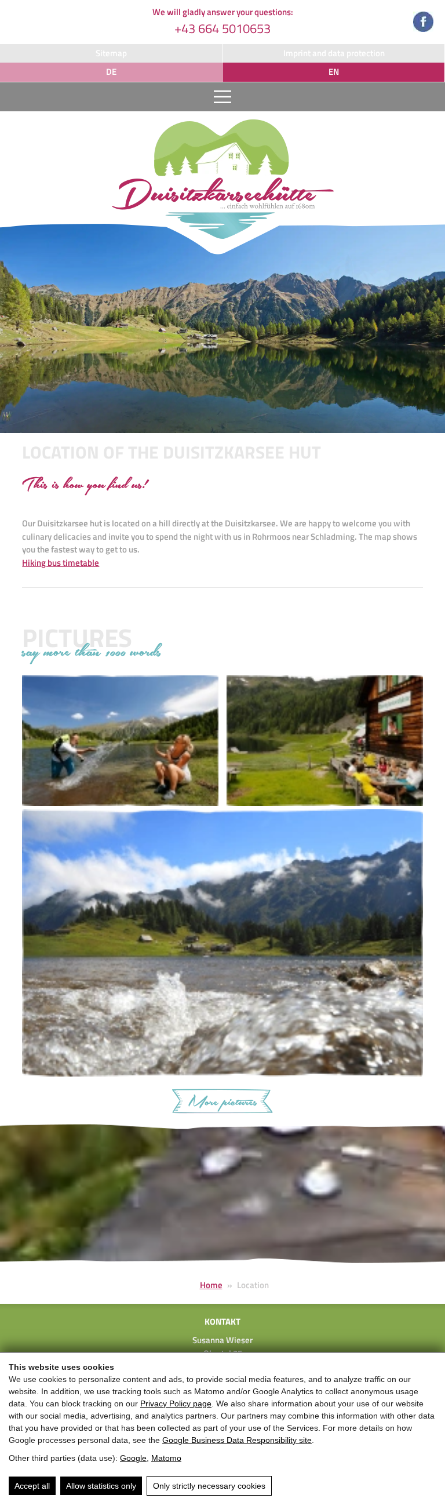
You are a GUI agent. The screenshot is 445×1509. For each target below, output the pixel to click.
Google (133, 1458)
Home (211, 1285)
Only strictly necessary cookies (209, 1485)
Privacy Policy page (175, 1403)
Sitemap (111, 53)
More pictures (222, 1102)
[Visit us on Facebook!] (423, 24)
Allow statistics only (101, 1485)
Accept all (32, 1485)
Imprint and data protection (334, 53)
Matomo (166, 1458)
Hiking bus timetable (60, 562)
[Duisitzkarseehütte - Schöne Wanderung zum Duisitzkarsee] (222, 181)
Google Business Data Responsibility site (237, 1440)
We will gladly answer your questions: (222, 21)
